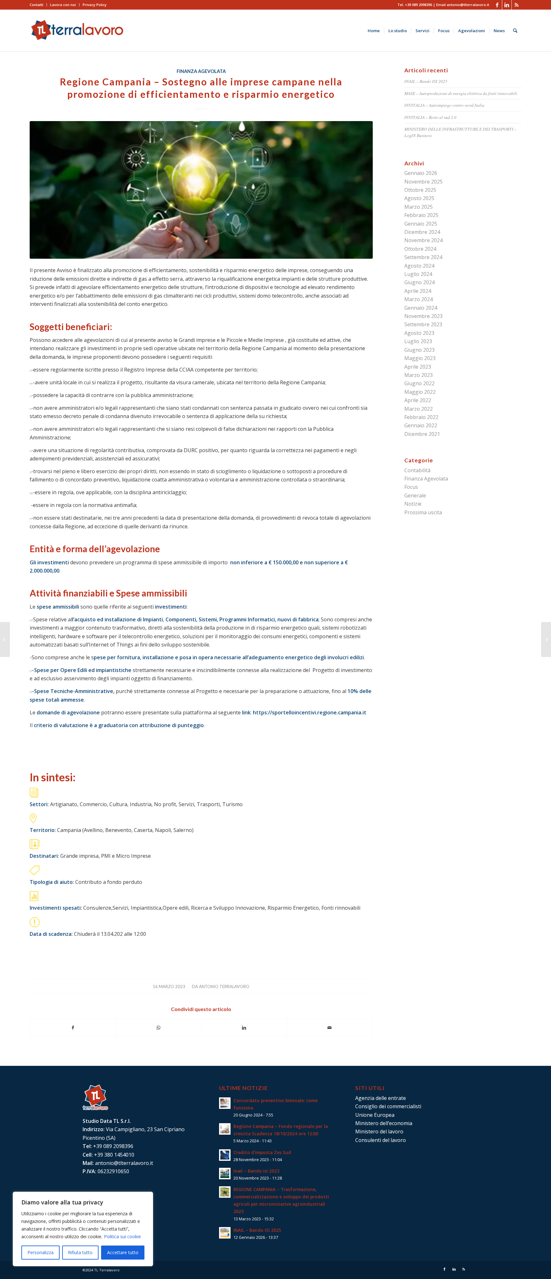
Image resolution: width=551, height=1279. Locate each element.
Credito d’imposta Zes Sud (262, 1152)
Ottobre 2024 (420, 248)
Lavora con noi (63, 4)
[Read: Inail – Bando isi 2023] (225, 1173)
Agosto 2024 (419, 265)
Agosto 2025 (419, 198)
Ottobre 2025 (420, 189)
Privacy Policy (95, 4)
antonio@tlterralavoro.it (468, 4)
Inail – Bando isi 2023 (256, 1171)
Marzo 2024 (418, 299)
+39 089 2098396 (418, 4)
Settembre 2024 (423, 257)
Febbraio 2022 (421, 417)
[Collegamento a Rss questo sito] (516, 5)
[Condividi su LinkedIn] (244, 1028)
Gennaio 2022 (420, 425)
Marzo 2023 (418, 375)
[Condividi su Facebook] (72, 1028)
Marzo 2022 (418, 408)
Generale (415, 495)
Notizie (413, 503)
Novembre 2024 (423, 240)
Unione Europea (374, 1114)
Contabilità (417, 470)
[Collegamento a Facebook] (497, 5)
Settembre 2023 (423, 324)
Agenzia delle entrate (380, 1098)
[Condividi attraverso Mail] (329, 1028)
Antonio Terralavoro (224, 986)
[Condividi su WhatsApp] (158, 1028)
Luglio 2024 (418, 274)
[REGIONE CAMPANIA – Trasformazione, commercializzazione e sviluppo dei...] (5, 639)
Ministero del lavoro (379, 1131)
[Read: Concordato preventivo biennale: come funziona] (225, 1103)
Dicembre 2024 (422, 231)
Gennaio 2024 (420, 307)
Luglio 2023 (418, 341)
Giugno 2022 (419, 383)
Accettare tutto (122, 1252)
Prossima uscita (423, 512)
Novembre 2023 (423, 316)
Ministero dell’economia (383, 1123)
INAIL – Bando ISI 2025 (425, 81)
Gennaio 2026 (420, 173)
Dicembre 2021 (422, 433)
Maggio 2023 (420, 358)
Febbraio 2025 (421, 215)
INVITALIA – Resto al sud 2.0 (430, 117)
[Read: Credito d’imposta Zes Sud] (225, 1155)
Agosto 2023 (419, 332)
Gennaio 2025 (420, 223)
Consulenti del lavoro (380, 1140)
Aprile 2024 (417, 290)
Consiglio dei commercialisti (388, 1106)
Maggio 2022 (420, 391)
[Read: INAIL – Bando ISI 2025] (225, 1233)
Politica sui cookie (122, 1236)
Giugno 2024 (419, 282)
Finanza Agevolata (201, 71)
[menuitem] (38, 4)
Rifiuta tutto (80, 1252)
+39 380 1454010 (114, 1154)
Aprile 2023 (417, 366)
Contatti (36, 4)
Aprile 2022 (417, 400)
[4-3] (201, 189)
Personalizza (40, 1252)
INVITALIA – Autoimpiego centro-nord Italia (444, 105)
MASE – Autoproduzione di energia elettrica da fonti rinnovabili (460, 93)
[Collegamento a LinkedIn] (506, 5)
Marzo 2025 (418, 206)
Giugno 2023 (419, 349)
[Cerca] (515, 30)
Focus (411, 486)
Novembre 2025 (423, 181)
